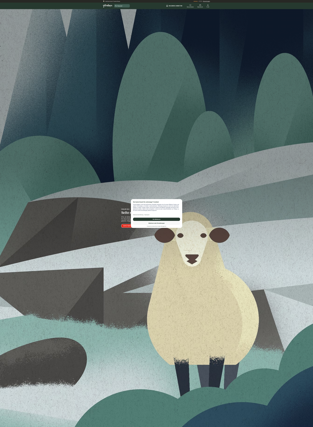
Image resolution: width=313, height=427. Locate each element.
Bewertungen (206, 1)
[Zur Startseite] (107, 5)
